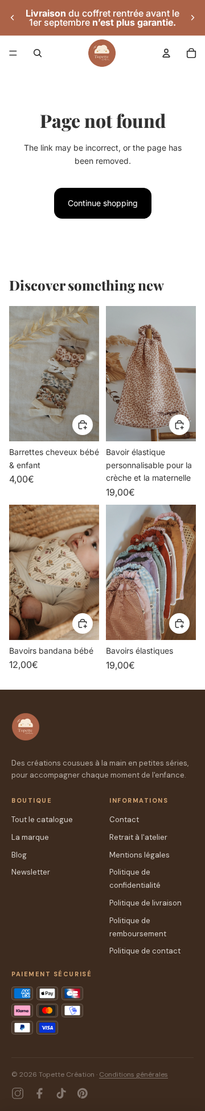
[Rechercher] (37, 53)
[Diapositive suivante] (192, 17)
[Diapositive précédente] (12, 17)
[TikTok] (61, 1093)
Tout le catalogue (42, 819)
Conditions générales (133, 1074)
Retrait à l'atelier (138, 837)
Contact (124, 819)
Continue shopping (103, 203)
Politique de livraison (145, 903)
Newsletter (30, 872)
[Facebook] (39, 1093)
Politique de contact (145, 951)
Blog (19, 855)
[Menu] (13, 53)
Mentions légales (139, 855)
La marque (30, 837)
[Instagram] (17, 1093)
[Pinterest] (82, 1093)
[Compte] (166, 53)
